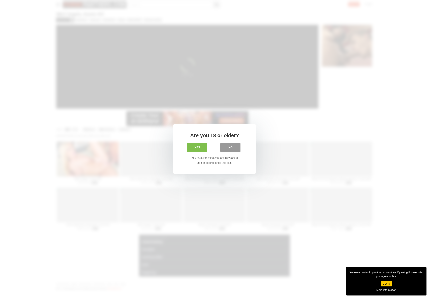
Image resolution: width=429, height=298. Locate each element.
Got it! (386, 283)
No (230, 147)
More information (386, 290)
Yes (197, 147)
